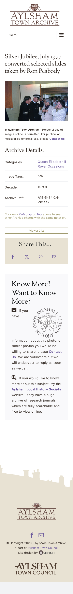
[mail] (41, 535)
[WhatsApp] (40, 257)
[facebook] (31, 535)
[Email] (54, 257)
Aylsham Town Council (43, 547)
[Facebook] (13, 257)
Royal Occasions (51, 166)
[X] (27, 257)
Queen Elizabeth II (52, 162)
